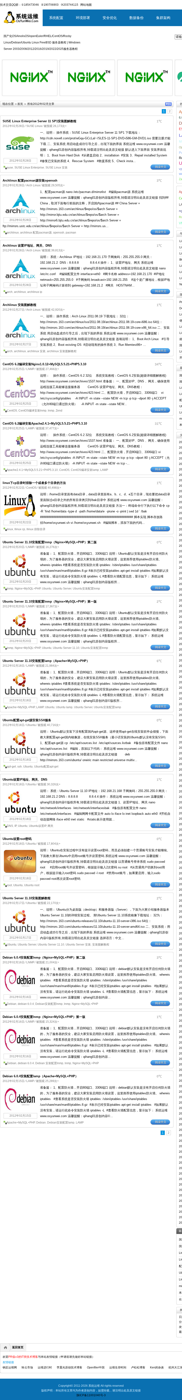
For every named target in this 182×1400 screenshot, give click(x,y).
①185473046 (30, 4)
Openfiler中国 (96, 1367)
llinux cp (19, 529)
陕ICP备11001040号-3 (91, 1395)
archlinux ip (34, 292)
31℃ (158, 424)
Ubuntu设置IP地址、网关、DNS (25, 779)
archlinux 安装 (36, 351)
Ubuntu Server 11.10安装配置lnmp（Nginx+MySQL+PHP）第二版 (50, 542)
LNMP (30, 369)
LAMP (30, 428)
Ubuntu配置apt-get (46, 766)
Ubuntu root (31, 885)
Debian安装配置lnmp (49, 1004)
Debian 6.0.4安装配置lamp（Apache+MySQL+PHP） (40, 1076)
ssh (19, 766)
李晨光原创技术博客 (69, 1367)
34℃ (158, 364)
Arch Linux (33, 185)
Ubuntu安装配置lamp (107, 707)
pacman (71, 232)
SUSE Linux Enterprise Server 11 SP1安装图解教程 (39, 121)
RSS (168, 104)
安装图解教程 (100, 944)
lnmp (51, 410)
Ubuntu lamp (64, 707)
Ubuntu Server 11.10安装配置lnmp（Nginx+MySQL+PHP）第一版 (50, 601)
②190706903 (50, 4)
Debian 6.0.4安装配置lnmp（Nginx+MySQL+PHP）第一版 (44, 1017)
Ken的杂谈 (157, 1367)
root (9, 885)
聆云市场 (27, 1367)
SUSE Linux (34, 126)
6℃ (159, 661)
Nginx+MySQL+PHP (28, 588)
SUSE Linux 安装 (57, 167)
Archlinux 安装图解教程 (19, 305)
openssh (58, 232)
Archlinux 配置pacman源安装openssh (30, 180)
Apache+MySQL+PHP (21, 707)
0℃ (159, 542)
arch (10, 292)
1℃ (159, 121)
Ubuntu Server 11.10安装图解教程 (26, 898)
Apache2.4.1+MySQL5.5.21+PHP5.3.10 (32, 470)
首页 (20, 104)
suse (10, 167)
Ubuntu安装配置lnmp (86, 588)
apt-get (11, 766)
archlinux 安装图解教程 (62, 351)
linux (10, 529)
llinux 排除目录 (36, 529)
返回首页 (17, 1347)
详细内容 (51, 97)
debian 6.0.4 (26, 1004)
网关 (50, 826)
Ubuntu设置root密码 (17, 839)
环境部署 (83, 18)
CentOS (12, 410)
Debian (11, 1004)
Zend (59, 410)
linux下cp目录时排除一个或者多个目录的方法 (34, 483)
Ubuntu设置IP (37, 826)
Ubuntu (46, 588)
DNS (10, 826)
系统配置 (56, 18)
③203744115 (69, 4)
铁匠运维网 (10, 1367)
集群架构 (163, 18)
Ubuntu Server (62, 588)
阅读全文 (160, 167)
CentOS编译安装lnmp (32, 410)
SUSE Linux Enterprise (29, 167)
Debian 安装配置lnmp (49, 1063)
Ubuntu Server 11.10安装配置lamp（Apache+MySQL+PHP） (46, 661)
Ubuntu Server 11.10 (66, 648)
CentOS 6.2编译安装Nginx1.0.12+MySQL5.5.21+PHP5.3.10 (44, 364)
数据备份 (136, 18)
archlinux (13, 232)
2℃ (159, 602)
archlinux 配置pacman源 (36, 232)
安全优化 (110, 18)
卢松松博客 (138, 1367)
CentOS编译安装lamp (85, 470)
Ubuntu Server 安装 (78, 944)
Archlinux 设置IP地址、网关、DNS (27, 245)
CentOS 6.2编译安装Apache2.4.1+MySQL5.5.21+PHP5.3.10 (45, 423)
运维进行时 (45, 1367)
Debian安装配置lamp (60, 1122)
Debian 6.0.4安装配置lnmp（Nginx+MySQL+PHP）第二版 (44, 957)
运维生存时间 (117, 1367)
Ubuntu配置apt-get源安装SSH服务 (27, 720)
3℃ (159, 181)
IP (15, 826)
